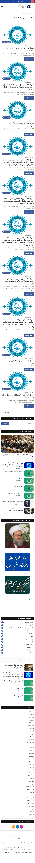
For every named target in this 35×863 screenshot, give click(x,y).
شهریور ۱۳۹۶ (31, 781)
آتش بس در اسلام (18, 486)
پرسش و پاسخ (29, 622)
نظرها (5, 659)
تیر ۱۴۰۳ (32, 736)
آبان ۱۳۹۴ (31, 814)
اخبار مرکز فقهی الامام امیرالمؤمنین (20, 627)
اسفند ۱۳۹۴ (31, 803)
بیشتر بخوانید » (28, 59)
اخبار (31, 636)
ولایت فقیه (20, 478)
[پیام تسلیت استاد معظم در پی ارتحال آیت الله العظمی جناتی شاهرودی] (29, 511)
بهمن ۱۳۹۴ (31, 806)
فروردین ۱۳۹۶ (30, 789)
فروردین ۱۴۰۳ (30, 742)
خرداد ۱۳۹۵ (31, 795)
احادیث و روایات (29, 650)
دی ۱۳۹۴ (32, 809)
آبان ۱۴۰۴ (31, 717)
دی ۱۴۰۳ (32, 728)
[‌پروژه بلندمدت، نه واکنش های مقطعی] (29, 496)
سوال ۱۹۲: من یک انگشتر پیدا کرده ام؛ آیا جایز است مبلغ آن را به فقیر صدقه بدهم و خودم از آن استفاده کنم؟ (19, 201)
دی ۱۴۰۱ (32, 764)
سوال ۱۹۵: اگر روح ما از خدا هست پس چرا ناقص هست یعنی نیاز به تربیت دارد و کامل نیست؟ (18, 87)
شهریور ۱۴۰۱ (31, 775)
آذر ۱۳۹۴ (32, 811)
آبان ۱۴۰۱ (31, 770)
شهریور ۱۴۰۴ (31, 720)
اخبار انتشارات (29, 641)
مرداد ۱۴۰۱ (31, 778)
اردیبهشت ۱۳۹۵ (30, 798)
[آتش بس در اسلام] (29, 488)
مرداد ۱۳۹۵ (31, 792)
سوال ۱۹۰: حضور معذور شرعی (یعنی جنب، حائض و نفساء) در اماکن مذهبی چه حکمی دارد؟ (18, 281)
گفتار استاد (30, 630)
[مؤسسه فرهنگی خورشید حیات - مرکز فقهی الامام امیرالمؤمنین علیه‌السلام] (24, 6)
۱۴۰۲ (28, 13)
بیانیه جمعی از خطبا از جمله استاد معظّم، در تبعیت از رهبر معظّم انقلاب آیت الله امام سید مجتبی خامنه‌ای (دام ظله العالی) (12, 464)
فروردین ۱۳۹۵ (30, 800)
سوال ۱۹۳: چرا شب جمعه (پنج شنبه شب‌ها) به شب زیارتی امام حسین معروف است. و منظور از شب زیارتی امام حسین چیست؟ (18, 162)
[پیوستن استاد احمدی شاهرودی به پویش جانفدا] (29, 503)
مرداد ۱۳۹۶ (31, 784)
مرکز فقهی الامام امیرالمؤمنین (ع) (25, 849)
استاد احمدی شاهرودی (21, 847)
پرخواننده (18, 659)
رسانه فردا (9, 835)
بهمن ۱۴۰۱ (31, 761)
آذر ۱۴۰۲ (32, 747)
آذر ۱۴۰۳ (32, 731)
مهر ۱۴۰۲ (31, 750)
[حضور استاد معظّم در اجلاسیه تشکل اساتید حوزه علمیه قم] (28, 667)
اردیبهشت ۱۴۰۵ (30, 714)
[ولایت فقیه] (29, 481)
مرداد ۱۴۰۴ (31, 722)
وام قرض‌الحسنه (12, 849)
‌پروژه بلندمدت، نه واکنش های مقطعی (13, 493)
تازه (30, 659)
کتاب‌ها (31, 633)
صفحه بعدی (6, 412)
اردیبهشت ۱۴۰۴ (30, 725)
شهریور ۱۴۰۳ (31, 734)
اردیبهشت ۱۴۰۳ (30, 739)
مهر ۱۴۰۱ (31, 772)
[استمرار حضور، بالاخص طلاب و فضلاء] (29, 473)
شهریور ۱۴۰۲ (31, 753)
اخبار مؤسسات (29, 625)
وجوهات (5, 852)
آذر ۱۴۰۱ (32, 767)
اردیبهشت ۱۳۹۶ (30, 786)
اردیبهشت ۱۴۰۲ (30, 756)
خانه (32, 13)
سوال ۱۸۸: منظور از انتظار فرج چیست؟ (19, 361)
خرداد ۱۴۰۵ (31, 711)
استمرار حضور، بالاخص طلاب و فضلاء (21, 1)
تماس (17, 855)
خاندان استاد (30, 647)
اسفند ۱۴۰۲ (31, 745)
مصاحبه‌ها (10, 852)
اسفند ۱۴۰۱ (31, 759)
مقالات (31, 652)
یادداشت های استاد (28, 639)
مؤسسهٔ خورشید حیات (10, 847)
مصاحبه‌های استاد (28, 644)
